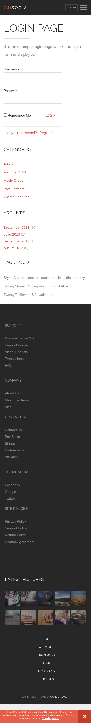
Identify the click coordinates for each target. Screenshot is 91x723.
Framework (46, 655)
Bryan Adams (14, 278)
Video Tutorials (16, 352)
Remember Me (19, 115)
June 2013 (12, 234)
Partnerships (14, 450)
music (44, 278)
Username (12, 69)
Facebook (12, 485)
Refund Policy (15, 535)
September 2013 (16, 227)
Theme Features (16, 197)
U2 (34, 295)
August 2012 (13, 248)
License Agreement (19, 542)
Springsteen (37, 286)
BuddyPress (46, 679)
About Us (12, 393)
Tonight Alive (58, 286)
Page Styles (46, 647)
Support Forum (16, 345)
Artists (8, 164)
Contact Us (13, 430)
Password (11, 91)
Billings (10, 443)
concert (32, 278)
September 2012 (16, 241)
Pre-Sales (12, 437)
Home (46, 639)
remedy (79, 278)
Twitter (10, 498)
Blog (8, 407)
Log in (71, 7)
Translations (14, 359)
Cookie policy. (50, 718)
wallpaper (46, 295)
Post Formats (14, 189)
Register (46, 133)
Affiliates (11, 457)
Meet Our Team (17, 400)
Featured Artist (15, 172)
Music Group (13, 180)
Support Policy (16, 528)
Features (46, 663)
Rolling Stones (15, 286)
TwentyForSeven (17, 295)
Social (17, 7)
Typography (46, 671)
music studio (61, 278)
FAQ (8, 365)
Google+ (11, 492)
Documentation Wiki (20, 338)
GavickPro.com (60, 696)
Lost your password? (20, 133)
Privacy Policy (15, 521)
